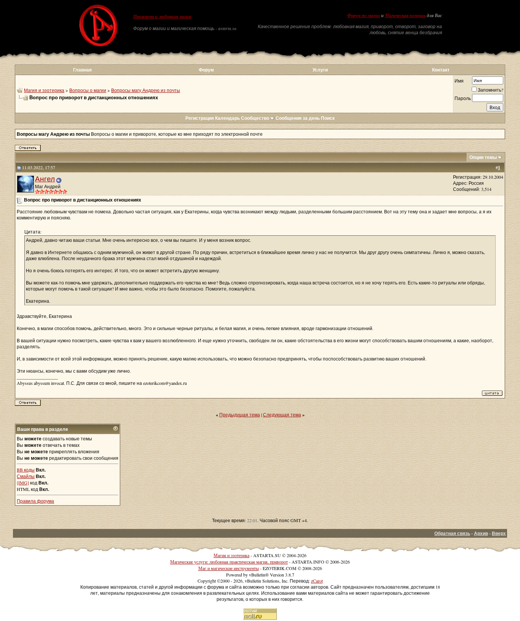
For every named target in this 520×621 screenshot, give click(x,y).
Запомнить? (490, 90)
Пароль (463, 98)
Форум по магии (363, 15)
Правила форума (35, 501)
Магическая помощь (405, 15)
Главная (82, 70)
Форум (206, 70)
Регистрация (199, 118)
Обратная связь (452, 533)
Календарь (227, 118)
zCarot (317, 581)
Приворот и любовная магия (162, 16)
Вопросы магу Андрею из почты (145, 90)
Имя (459, 81)
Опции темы (483, 157)
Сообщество (255, 118)
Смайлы (26, 476)
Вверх (499, 533)
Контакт (441, 70)
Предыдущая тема (239, 414)
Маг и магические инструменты (228, 568)
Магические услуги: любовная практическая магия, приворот (229, 562)
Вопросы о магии (87, 90)
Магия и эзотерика (44, 90)
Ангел (45, 178)
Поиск (328, 118)
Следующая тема (282, 414)
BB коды (26, 470)
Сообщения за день (298, 118)
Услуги (320, 70)
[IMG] (23, 483)
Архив (481, 533)
